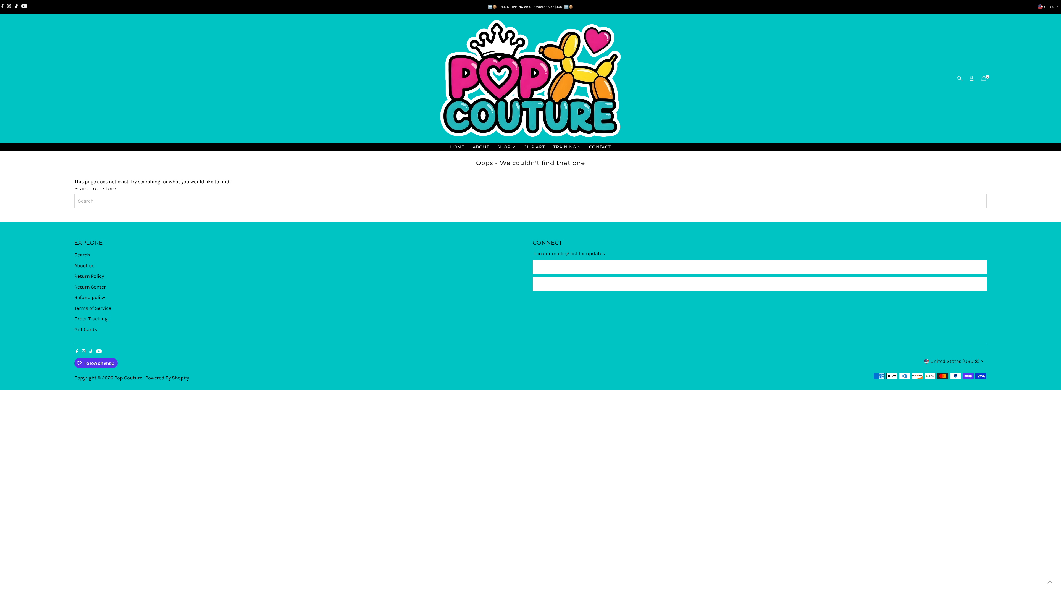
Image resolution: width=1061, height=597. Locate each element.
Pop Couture (128, 378)
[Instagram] (9, 7)
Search (82, 255)
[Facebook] (2, 7)
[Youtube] (24, 7)
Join (759, 284)
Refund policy (89, 297)
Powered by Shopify (167, 378)
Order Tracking (90, 319)
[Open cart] (984, 78)
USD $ (1049, 7)
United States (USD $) (954, 361)
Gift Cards (85, 329)
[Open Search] (959, 78)
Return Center (90, 287)
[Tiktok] (16, 7)
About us (84, 266)
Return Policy (89, 276)
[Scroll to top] (1049, 581)
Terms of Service (92, 308)
